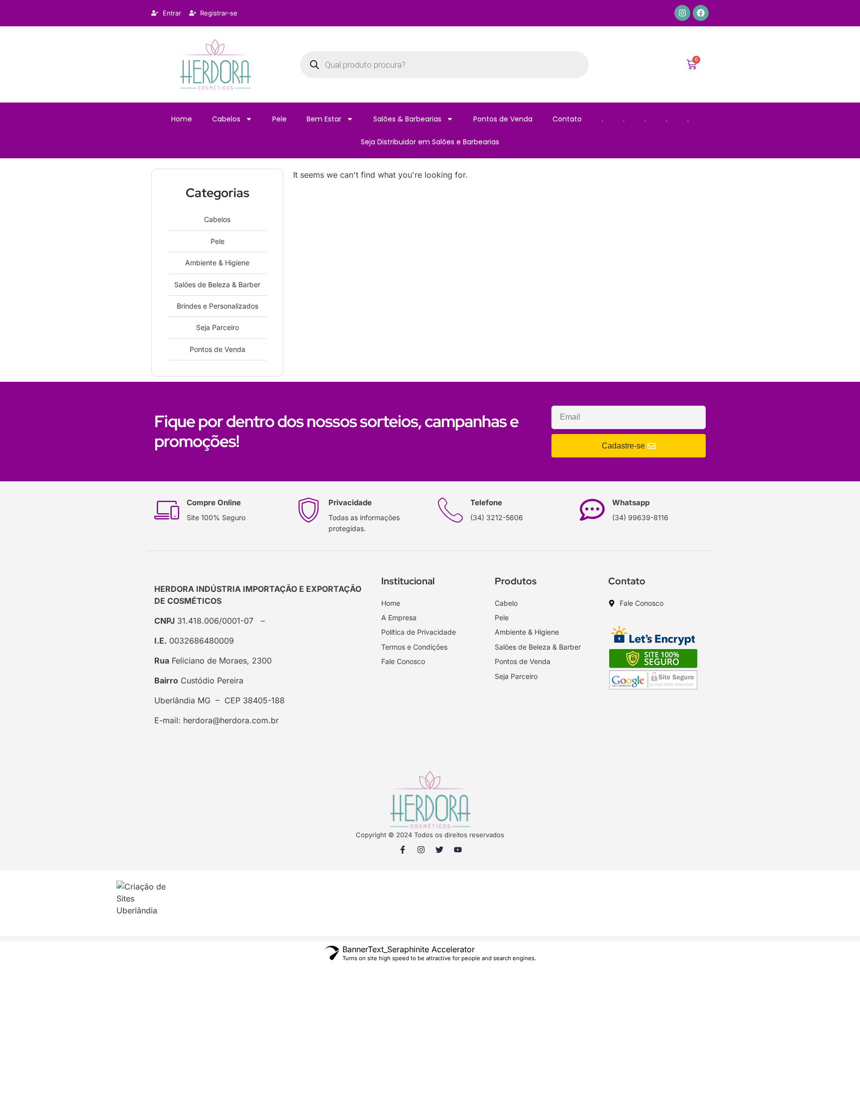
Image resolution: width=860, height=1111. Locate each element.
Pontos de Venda (503, 119)
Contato (567, 119)
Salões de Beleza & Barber (217, 284)
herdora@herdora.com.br (231, 720)
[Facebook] (701, 13)
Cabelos (226, 119)
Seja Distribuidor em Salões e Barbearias (430, 142)
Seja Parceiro (217, 327)
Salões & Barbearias (407, 119)
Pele (279, 119)
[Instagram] (682, 13)
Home (181, 119)
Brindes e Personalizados (217, 306)
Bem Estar (324, 119)
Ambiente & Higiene (217, 262)
